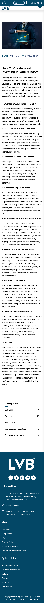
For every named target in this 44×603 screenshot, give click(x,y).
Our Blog (6, 529)
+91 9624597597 (13, 505)
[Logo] (22, 466)
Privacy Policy (8, 542)
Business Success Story (22, 429)
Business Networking (22, 435)
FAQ (4, 538)
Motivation (22, 422)
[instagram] (32, 3)
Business (22, 410)
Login (21, 3)
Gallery (5, 574)
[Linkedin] (41, 3)
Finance (22, 416)
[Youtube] (38, 3)
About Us (6, 582)
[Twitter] (35, 3)
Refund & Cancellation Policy (14, 550)
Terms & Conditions (10, 546)
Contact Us (7, 3)
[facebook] (29, 3)
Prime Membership (10, 565)
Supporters (7, 533)
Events (5, 578)
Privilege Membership (11, 569)
